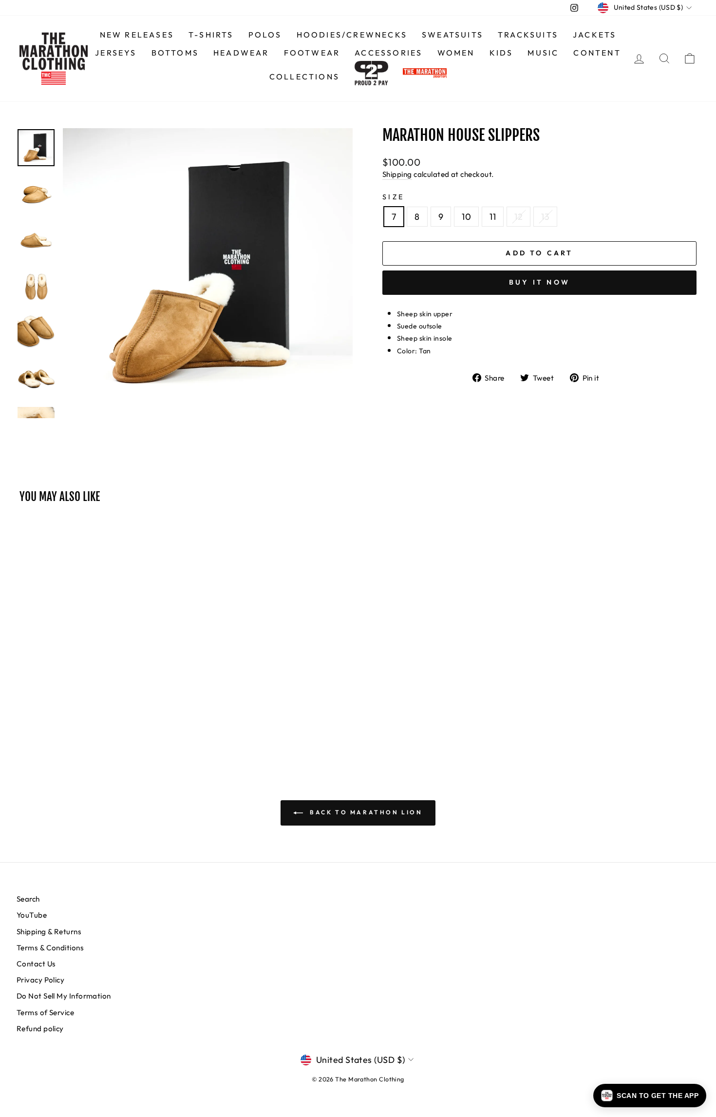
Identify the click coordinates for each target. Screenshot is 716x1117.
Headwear (241, 53)
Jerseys (115, 53)
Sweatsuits (452, 34)
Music (543, 53)
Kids (501, 53)
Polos (265, 34)
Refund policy (40, 1028)
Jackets (594, 34)
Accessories (388, 53)
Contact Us (36, 963)
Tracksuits (528, 34)
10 (466, 216)
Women (456, 53)
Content (597, 53)
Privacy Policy (40, 979)
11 (493, 216)
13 (545, 216)
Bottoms (175, 53)
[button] (649, 1095)
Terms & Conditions (50, 947)
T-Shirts (211, 34)
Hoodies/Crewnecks (352, 34)
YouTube (32, 915)
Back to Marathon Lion (364, 812)
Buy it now (539, 282)
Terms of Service (45, 1012)
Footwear (312, 53)
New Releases (137, 34)
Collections (304, 76)
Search (28, 899)
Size (393, 197)
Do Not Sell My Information (64, 996)
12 (518, 216)
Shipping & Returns (49, 931)
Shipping (397, 174)
